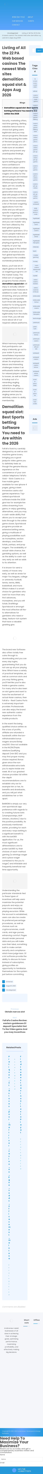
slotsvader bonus (36, 301)
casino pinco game (35, 168)
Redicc (6, 1433)
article (35, 91)
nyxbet (35, 276)
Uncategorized (11, 990)
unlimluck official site (36, 347)
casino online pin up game (35, 159)
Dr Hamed (9, 982)
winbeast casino (36, 358)
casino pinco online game (35, 177)
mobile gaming (35, 256)
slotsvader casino (36, 307)
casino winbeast (36, 203)
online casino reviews (35, 282)
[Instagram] (9, 1358)
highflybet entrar (36, 235)
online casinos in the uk (35, 290)
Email (2, 1463)
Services (26, 1342)
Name (2, 1454)
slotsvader (36, 296)
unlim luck (35, 328)
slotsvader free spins (36, 313)
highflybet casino (36, 229)
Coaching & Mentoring (26, 1388)
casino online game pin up (35, 149)
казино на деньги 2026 (35, 382)
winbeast (36, 353)
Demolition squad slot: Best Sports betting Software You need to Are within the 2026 (21, 110)
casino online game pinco (35, 138)
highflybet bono (36, 223)
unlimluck (36, 322)
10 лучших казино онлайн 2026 (35, 83)
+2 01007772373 (36, 1367)
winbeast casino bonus (36, 365)
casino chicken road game (35, 98)
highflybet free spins (36, 242)
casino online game (35, 107)
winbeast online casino (36, 373)
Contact (26, 1412)
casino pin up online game (35, 195)
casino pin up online (35, 186)
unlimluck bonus (36, 334)
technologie (37, 318)
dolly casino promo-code (35, 211)
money (35, 261)
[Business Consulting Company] (6, 4)
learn (34, 251)
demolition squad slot (13, 283)
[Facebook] (6, 1358)
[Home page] (2, 33)
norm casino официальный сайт (36, 268)
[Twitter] (13, 1358)
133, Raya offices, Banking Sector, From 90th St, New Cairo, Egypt (37, 1344)
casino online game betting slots (35, 127)
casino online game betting (35, 116)
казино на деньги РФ (35, 392)
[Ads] (35, 428)
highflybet (36, 218)
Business (26, 1402)
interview (36, 247)
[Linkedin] (16, 1358)
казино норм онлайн (35, 401)
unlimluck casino (36, 340)
